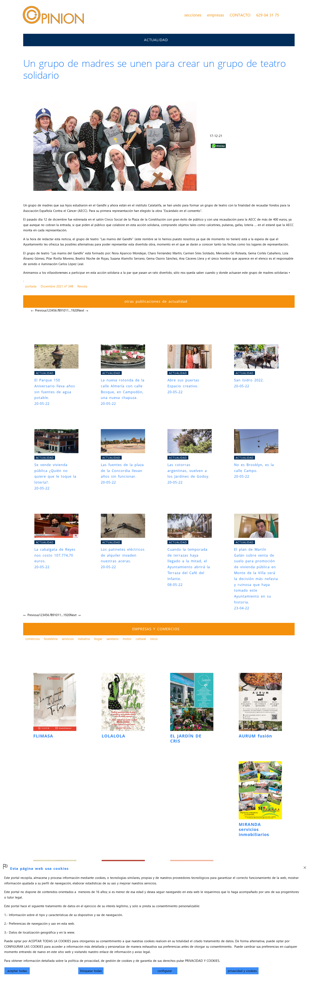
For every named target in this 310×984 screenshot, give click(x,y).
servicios (68, 639)
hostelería (51, 639)
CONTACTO (240, 15)
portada (30, 286)
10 (63, 310)
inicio (154, 639)
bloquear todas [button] (91, 971)
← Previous (39, 310)
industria (84, 639)
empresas (215, 15)
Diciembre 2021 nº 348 (57, 286)
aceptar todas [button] (17, 971)
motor (127, 639)
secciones (192, 15)
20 (76, 310)
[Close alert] (305, 866)
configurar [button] (165, 971)
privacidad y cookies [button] (242, 971)
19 (72, 310)
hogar (98, 639)
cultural (141, 639)
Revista (82, 286)
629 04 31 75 (267, 15)
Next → (83, 310)
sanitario (112, 639)
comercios (32, 639)
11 (67, 310)
